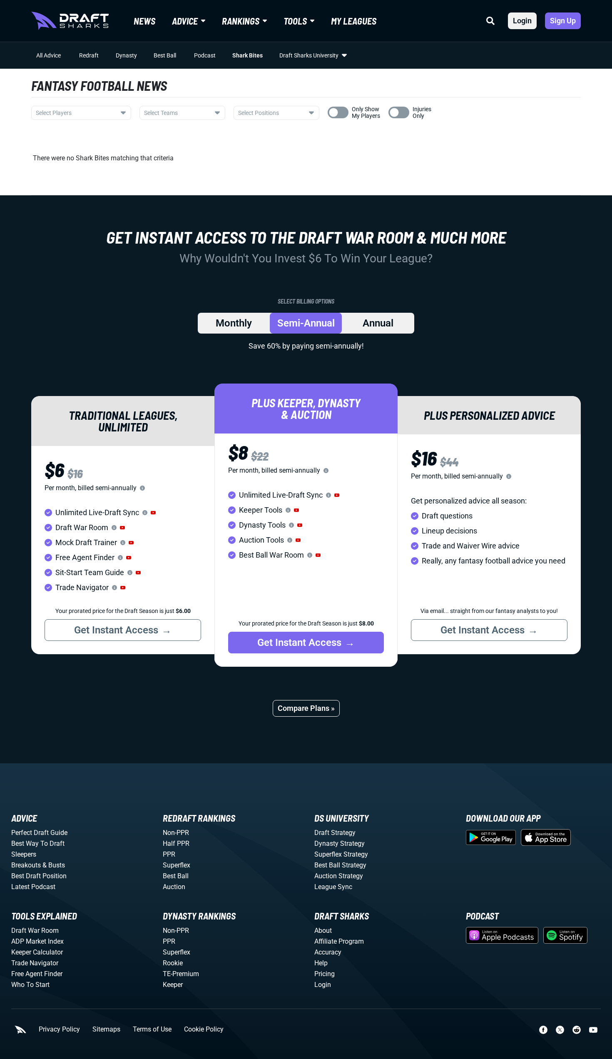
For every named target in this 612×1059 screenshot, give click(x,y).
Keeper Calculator (37, 952)
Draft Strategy (335, 833)
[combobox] (81, 113)
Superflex (176, 865)
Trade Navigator (34, 963)
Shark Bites (247, 55)
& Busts (53, 865)
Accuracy (327, 952)
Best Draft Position (39, 876)
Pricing (324, 974)
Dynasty (126, 55)
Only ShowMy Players (366, 112)
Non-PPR (176, 833)
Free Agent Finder (36, 974)
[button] (153, 512)
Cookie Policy (204, 1029)
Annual (378, 323)
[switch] (338, 112)
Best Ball (165, 55)
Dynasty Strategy (339, 843)
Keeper (173, 985)
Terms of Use (152, 1029)
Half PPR (176, 843)
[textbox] (76, 113)
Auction (174, 887)
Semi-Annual (306, 323)
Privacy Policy (59, 1029)
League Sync (333, 887)
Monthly (234, 323)
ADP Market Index (37, 941)
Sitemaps (106, 1029)
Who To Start (30, 985)
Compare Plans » (306, 708)
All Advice (48, 55)
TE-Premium (181, 974)
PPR (169, 854)
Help (321, 963)
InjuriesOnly (422, 112)
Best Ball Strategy (340, 865)
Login (522, 20)
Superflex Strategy (341, 854)
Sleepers (23, 854)
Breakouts (26, 865)
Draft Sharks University (308, 55)
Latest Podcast (33, 887)
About (323, 930)
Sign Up (563, 20)
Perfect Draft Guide (39, 833)
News (144, 20)
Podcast (205, 55)
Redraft (89, 55)
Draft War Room (35, 930)
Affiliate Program (339, 941)
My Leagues (353, 20)
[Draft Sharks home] (70, 21)
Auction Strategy (338, 876)
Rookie (173, 963)
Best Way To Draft (38, 843)
